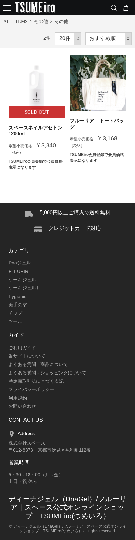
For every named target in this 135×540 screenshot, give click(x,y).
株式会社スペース (27, 443)
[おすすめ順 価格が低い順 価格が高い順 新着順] (108, 38)
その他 (41, 21)
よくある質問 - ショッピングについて (47, 372)
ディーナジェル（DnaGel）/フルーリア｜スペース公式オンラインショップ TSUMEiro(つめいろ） (67, 507)
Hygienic (17, 296)
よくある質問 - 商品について (38, 364)
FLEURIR (18, 271)
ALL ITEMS (15, 21)
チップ (15, 313)
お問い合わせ (22, 406)
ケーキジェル (22, 279)
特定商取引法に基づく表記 (36, 381)
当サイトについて (27, 355)
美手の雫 (18, 304)
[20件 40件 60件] (68, 38)
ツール (15, 321)
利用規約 (18, 398)
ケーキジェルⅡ (25, 287)
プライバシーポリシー (31, 389)
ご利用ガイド (22, 347)
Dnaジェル (20, 262)
